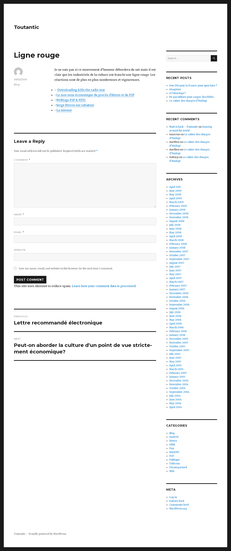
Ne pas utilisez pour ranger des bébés (191, 97)
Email (19, 232)
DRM (172, 444)
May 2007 (175, 274)
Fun (171, 448)
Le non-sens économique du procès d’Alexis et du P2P (95, 95)
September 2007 (179, 259)
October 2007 (177, 255)
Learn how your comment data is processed (104, 286)
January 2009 (177, 209)
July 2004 (175, 395)
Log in (173, 497)
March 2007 (176, 281)
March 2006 (176, 327)
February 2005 (178, 373)
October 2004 (177, 388)
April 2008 (175, 236)
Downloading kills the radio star (81, 90)
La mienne (64, 110)
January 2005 (177, 376)
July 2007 (174, 266)
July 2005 (174, 354)
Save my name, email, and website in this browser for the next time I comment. (66, 268)
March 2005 (176, 369)
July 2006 (174, 312)
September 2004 (179, 392)
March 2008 (176, 240)
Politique (174, 459)
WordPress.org (178, 508)
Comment (22, 159)
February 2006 (178, 331)
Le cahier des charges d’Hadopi (188, 100)
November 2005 (178, 342)
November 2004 (178, 384)
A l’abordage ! (177, 93)
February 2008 (178, 243)
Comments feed (179, 504)
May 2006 (175, 319)
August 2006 (176, 308)
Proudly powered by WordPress (47, 533)
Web (171, 471)
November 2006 (178, 297)
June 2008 (175, 228)
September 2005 (179, 350)
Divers (173, 440)
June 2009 (175, 190)
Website (20, 249)
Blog (16, 84)
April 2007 (175, 278)
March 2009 (176, 202)
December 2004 (179, 380)
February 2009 (178, 206)
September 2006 (179, 304)
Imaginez (175, 89)
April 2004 (175, 407)
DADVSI (173, 437)
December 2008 (178, 213)
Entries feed (176, 501)
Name (19, 214)
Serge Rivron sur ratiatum (75, 105)
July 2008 (174, 225)
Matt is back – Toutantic (183, 126)
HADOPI (174, 452)
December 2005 (178, 338)
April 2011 (175, 187)
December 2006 (178, 293)
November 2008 (178, 217)
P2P (171, 456)
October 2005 (177, 346)
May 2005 (175, 361)
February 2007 (178, 285)
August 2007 (176, 262)
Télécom (174, 463)
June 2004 (175, 399)
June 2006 (175, 316)
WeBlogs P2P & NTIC (71, 100)
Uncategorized (178, 467)
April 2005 (175, 365)
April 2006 (175, 323)
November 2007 (178, 251)
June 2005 (175, 357)
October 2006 (177, 300)
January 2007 (177, 289)
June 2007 (175, 270)
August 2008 (176, 221)
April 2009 (175, 198)
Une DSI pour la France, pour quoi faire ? (193, 85)
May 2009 (175, 194)
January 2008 (177, 247)
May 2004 (175, 403)
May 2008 (175, 232)
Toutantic (26, 27)
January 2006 (177, 335)
